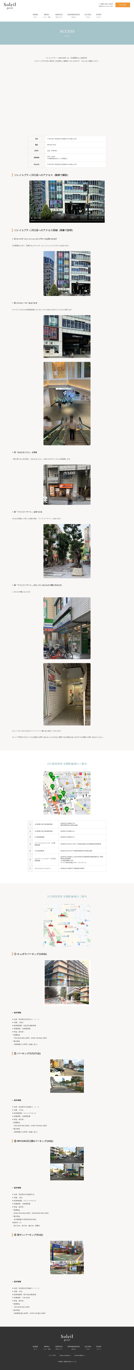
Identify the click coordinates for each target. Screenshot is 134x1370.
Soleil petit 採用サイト (79, 1355)
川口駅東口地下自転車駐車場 (43, 824)
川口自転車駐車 (39, 851)
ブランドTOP (52, 1355)
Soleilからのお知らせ (65, 1355)
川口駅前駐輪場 (39, 837)
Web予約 (122, 5)
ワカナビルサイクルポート (43, 868)
